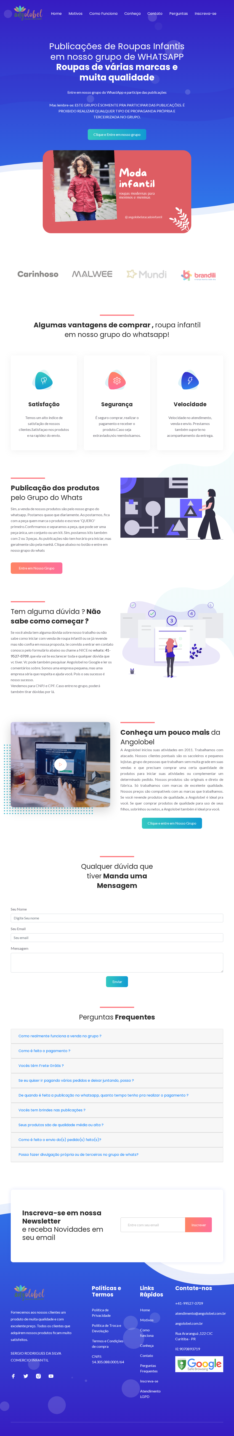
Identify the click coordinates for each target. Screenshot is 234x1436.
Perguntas (178, 13)
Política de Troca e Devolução (106, 1328)
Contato (154, 13)
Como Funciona (103, 13)
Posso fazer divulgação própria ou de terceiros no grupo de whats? (78, 1154)
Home (56, 13)
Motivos (75, 13)
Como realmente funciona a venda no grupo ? (60, 1036)
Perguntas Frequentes (149, 1368)
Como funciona (147, 1333)
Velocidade (190, 404)
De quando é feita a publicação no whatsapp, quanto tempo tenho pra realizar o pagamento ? (104, 1095)
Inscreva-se (205, 13)
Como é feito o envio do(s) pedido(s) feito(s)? (60, 1139)
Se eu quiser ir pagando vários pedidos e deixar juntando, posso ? (76, 1080)
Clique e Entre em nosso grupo (117, 134)
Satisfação (44, 404)
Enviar (117, 981)
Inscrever (198, 1225)
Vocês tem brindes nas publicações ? (52, 1110)
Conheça (132, 13)
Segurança (117, 404)
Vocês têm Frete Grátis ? (41, 1065)
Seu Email (18, 928)
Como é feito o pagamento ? (44, 1050)
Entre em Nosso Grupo (36, 568)
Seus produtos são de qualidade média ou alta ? (61, 1125)
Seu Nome (19, 909)
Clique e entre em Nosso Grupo (172, 823)
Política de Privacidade (101, 1312)
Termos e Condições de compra (107, 1343)
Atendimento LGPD (150, 1394)
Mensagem (19, 948)
